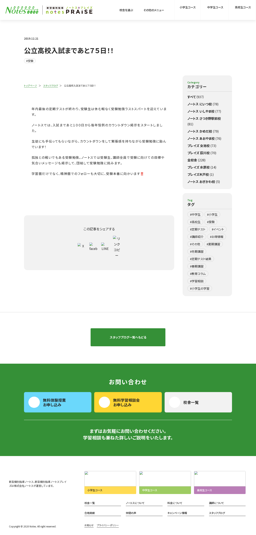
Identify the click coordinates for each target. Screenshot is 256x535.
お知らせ (89, 525)
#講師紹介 (197, 237)
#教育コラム (198, 273)
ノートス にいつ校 (203, 104)
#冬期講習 (197, 251)
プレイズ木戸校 (200, 174)
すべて (195, 96)
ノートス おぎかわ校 (203, 181)
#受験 (29, 61)
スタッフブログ (50, 85)
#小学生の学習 (199, 288)
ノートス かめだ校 (203, 131)
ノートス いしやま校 (204, 111)
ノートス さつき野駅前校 (204, 121)
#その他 (195, 244)
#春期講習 (197, 266)
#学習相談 (197, 281)
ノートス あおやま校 (204, 138)
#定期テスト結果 (200, 259)
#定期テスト (197, 229)
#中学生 (195, 214)
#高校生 (195, 222)
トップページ (30, 85)
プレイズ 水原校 (201, 167)
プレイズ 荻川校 (201, 152)
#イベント (218, 229)
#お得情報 (216, 237)
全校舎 (196, 160)
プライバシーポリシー (108, 525)
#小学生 (212, 214)
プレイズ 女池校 (201, 145)
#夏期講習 (213, 244)
